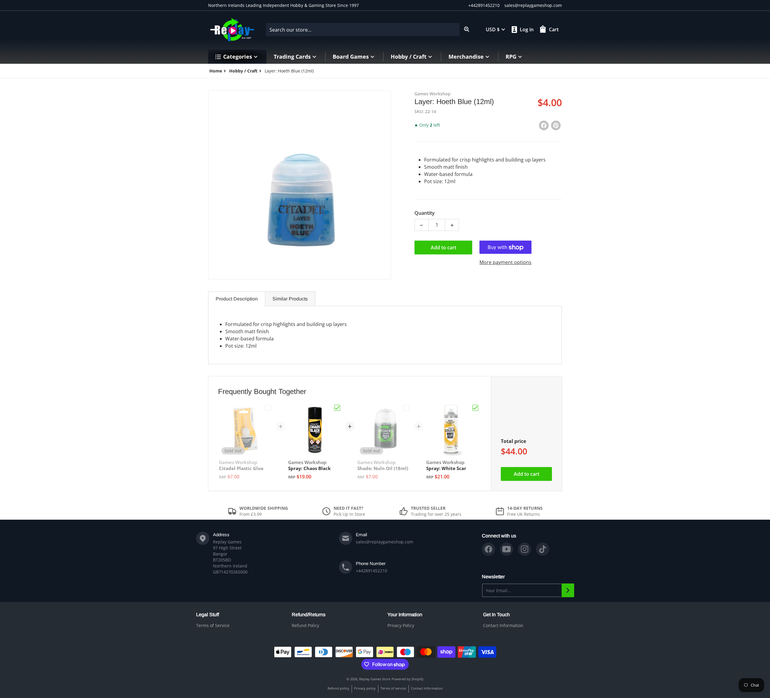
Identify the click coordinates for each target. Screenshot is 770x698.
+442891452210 (484, 5)
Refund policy (338, 688)
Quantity (424, 213)
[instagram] (524, 549)
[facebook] (488, 549)
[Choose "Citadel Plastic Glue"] (268, 408)
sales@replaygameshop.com (533, 5)
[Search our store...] (467, 29)
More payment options (505, 262)
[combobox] (370, 29)
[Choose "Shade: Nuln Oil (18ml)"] (406, 408)
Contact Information (503, 625)
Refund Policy (305, 625)
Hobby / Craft (243, 71)
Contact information (427, 688)
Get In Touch (496, 614)
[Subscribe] (568, 590)
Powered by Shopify (408, 679)
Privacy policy (365, 688)
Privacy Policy (400, 625)
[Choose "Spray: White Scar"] (475, 408)
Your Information (404, 614)
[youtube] (506, 549)
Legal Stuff (207, 614)
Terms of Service (212, 625)
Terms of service (393, 688)
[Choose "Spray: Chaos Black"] (337, 408)
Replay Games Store (374, 679)
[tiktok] (542, 549)
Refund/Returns (308, 614)
